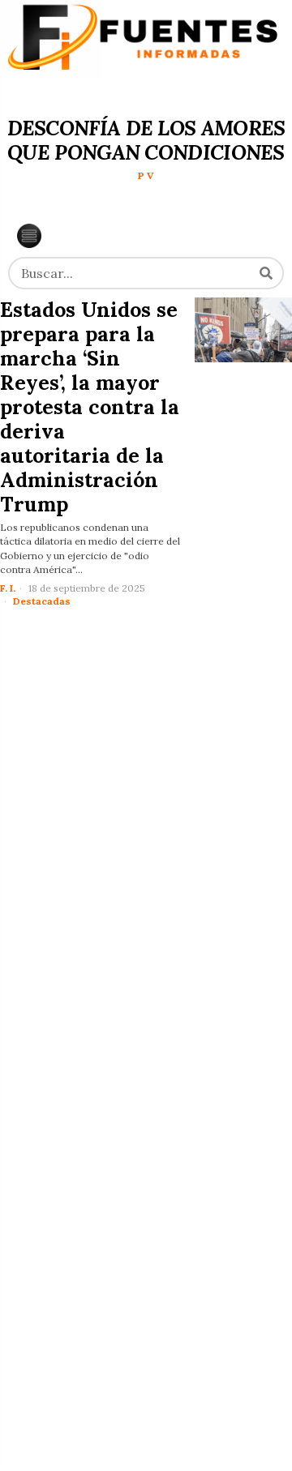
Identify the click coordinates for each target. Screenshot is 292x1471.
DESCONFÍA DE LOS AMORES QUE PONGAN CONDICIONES (146, 140)
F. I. (7, 588)
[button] (266, 273)
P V (146, 175)
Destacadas (42, 601)
